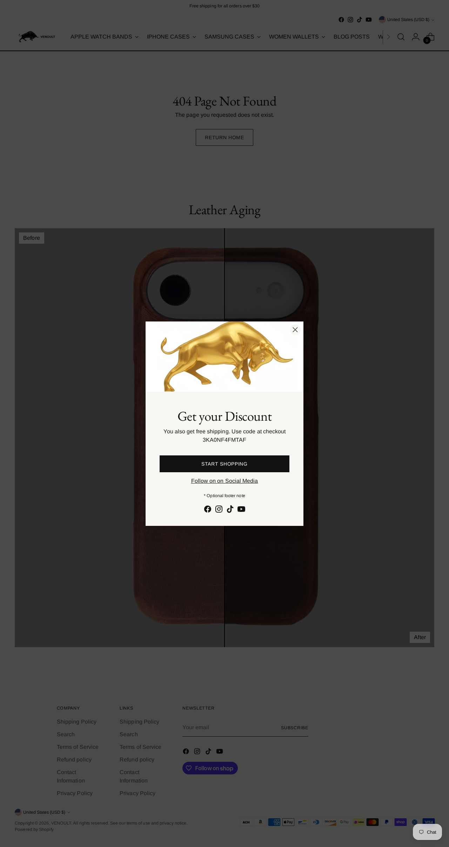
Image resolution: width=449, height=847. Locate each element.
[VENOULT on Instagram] (219, 510)
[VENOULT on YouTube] (241, 510)
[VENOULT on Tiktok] (230, 510)
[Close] (295, 329)
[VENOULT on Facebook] (207, 510)
